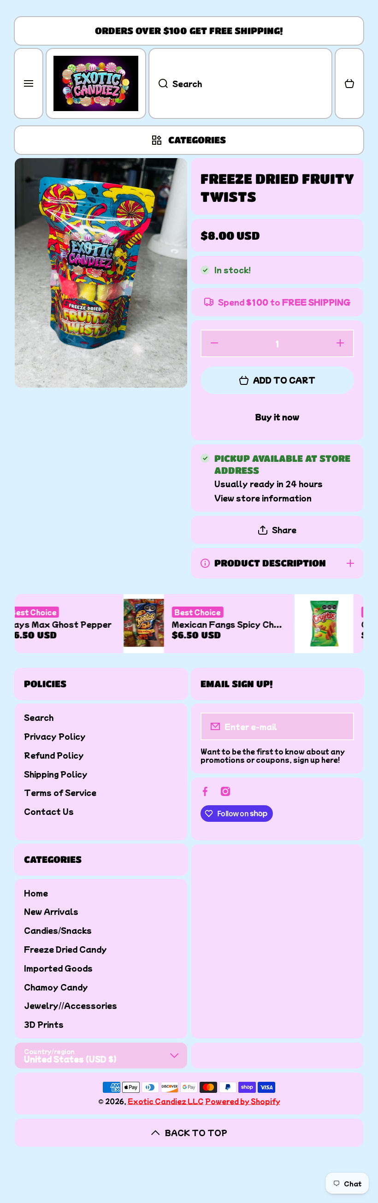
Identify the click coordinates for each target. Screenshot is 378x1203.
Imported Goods (58, 967)
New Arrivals (51, 911)
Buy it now (277, 416)
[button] (349, 83)
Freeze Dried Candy (65, 949)
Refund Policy (54, 754)
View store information (263, 498)
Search (38, 717)
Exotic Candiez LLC (166, 1101)
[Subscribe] (341, 726)
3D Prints (44, 1024)
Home (36, 892)
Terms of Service (60, 792)
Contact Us (49, 811)
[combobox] (240, 83)
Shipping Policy (56, 773)
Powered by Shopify (242, 1101)
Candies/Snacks (58, 930)
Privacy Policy (55, 736)
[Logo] (96, 83)
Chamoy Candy (56, 986)
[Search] (158, 83)
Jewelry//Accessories (70, 1005)
